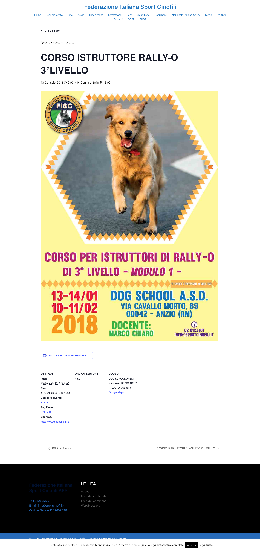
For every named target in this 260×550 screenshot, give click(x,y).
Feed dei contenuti (93, 496)
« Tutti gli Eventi (51, 30)
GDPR (131, 19)
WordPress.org (91, 505)
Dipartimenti (96, 14)
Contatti (118, 19)
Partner (221, 14)
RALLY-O (46, 402)
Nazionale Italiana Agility (186, 14)
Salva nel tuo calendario (67, 355)
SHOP (143, 19)
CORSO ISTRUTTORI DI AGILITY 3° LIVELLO (186, 448)
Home (37, 14)
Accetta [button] (191, 545)
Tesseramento (54, 14)
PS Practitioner (61, 448)
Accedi (85, 491)
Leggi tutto (206, 545)
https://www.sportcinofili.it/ (55, 421)
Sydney (121, 538)
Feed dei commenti (93, 501)
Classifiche (143, 14)
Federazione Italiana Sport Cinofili (130, 6)
